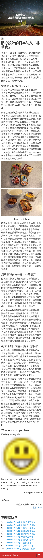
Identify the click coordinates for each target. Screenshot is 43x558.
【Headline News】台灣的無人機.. (19, 533)
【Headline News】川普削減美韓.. (19, 524)
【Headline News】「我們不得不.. (19, 545)
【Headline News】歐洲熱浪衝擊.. (19, 530)
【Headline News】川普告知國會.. (19, 539)
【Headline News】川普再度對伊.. (19, 521)
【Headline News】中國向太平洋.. (19, 542)
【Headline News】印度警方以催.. (19, 527)
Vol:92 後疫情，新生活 (10, 555)
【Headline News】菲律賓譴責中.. (19, 536)
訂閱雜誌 (37, 507)
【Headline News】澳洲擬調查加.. (20, 548)
